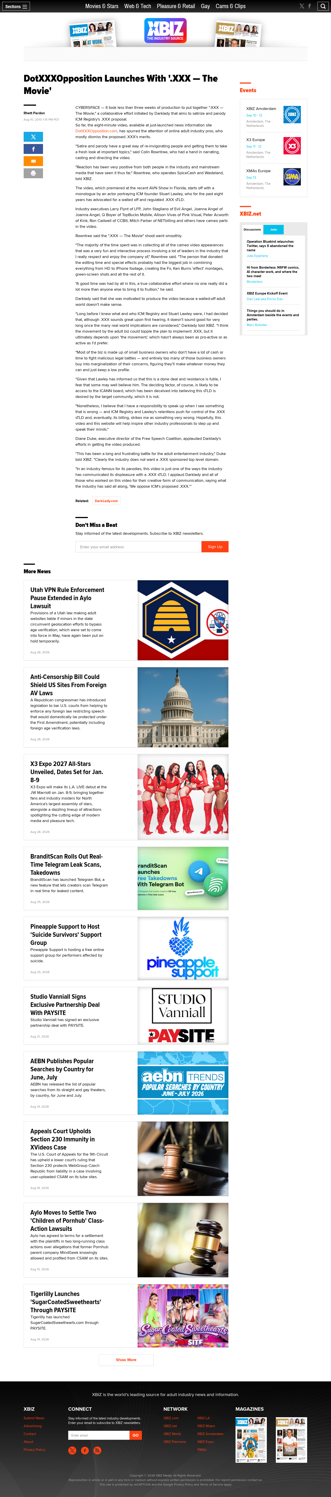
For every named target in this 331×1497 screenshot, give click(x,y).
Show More (126, 1360)
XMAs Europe (258, 171)
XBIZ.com (171, 1418)
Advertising (33, 1425)
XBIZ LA (203, 1418)
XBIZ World (172, 1433)
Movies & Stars (101, 6)
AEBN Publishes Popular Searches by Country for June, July (62, 1069)
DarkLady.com (106, 500)
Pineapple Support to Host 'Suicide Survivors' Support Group (66, 934)
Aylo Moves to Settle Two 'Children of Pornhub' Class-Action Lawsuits (67, 1220)
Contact (30, 1433)
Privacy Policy (34, 1449)
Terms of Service (211, 1484)
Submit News (34, 1418)
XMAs (201, 1449)
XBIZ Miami (206, 1425)
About (28, 1441)
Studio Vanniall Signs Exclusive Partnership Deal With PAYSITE (65, 1004)
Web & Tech (137, 6)
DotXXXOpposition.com (96, 131)
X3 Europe (255, 139)
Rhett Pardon (34, 113)
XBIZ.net (250, 213)
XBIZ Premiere (174, 1441)
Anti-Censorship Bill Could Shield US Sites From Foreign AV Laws (68, 685)
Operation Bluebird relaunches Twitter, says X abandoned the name (270, 246)
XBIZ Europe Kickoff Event (267, 293)
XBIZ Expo (205, 1441)
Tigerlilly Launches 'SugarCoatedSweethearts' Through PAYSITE (65, 1302)
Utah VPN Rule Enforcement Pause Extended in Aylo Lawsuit (67, 598)
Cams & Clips (231, 6)
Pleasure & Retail (176, 6)
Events (248, 90)
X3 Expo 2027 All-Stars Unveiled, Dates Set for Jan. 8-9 (66, 772)
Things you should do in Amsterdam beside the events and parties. (273, 315)
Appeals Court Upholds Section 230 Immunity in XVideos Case (62, 1139)
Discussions (252, 229)
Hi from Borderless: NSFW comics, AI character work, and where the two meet (273, 272)
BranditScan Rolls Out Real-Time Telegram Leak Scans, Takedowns (66, 864)
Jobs (273, 229)
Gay (205, 6)
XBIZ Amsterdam (261, 108)
